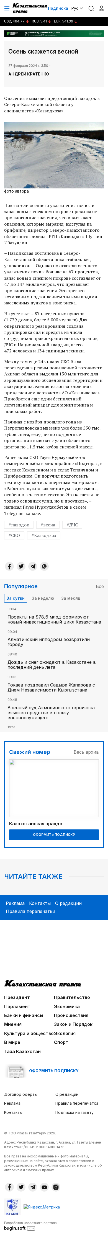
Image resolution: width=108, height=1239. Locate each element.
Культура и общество (29, 1033)
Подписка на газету (74, 1112)
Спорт (61, 1042)
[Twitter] (21, 566)
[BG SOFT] (30, 1226)
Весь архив (86, 752)
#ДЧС (72, 525)
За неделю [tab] (43, 598)
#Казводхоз (44, 535)
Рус (74, 8)
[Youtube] (44, 1187)
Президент (17, 997)
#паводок (19, 525)
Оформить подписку (54, 834)
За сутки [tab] (16, 598)
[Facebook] (9, 566)
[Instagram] (56, 1187)
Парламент (17, 1006)
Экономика (67, 1006)
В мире (12, 1042)
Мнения (13, 1024)
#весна (48, 525)
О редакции (68, 903)
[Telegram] (32, 566)
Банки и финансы (23, 1015)
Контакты (40, 903)
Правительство (72, 997)
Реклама (15, 903)
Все (100, 586)
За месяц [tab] (70, 598)
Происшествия (71, 1015)
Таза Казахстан (22, 1051)
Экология (65, 1033)
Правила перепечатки (30, 911)
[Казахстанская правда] (30, 8)
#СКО (14, 535)
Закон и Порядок (73, 1024)
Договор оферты (20, 1094)
